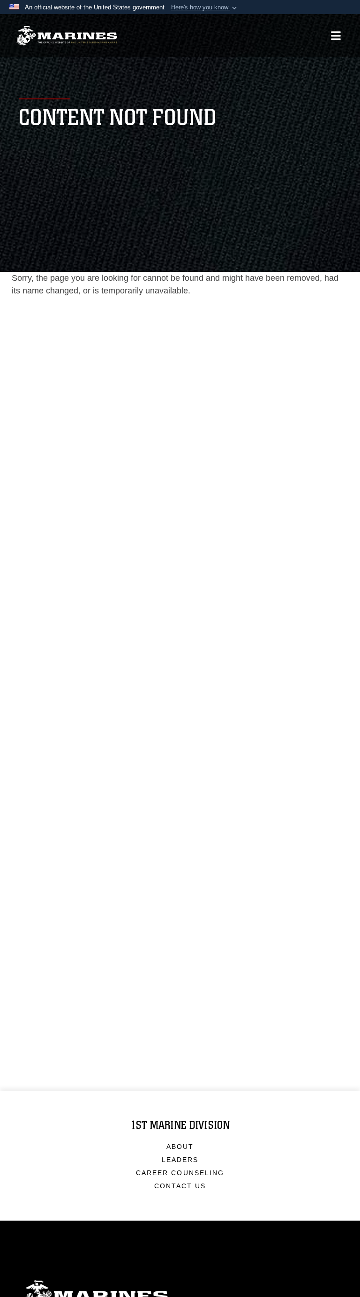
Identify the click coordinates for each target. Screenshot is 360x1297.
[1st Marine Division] (66, 36)
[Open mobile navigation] (336, 35)
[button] (205, 7)
